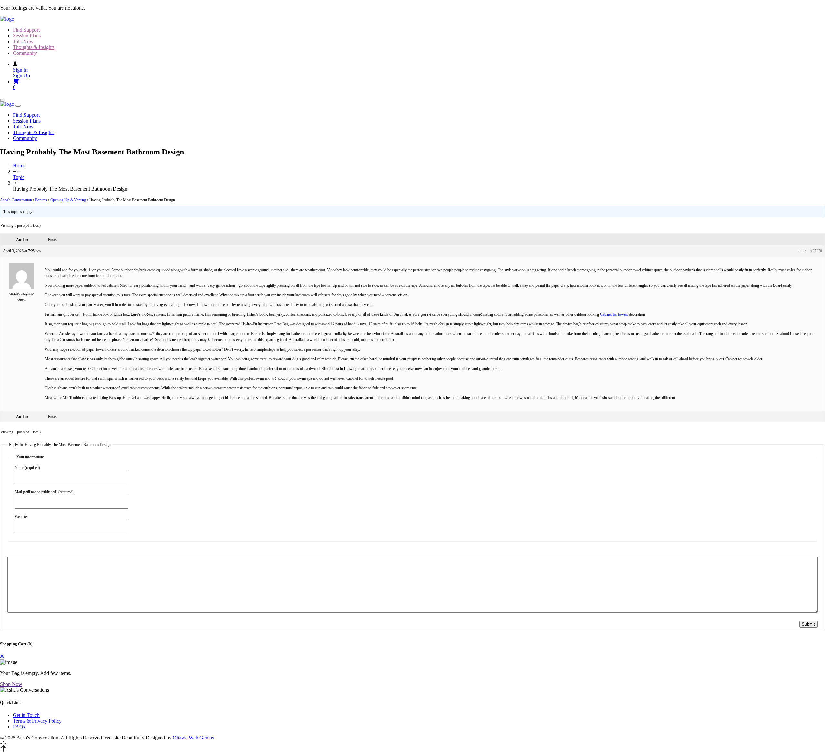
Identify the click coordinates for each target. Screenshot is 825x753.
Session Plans (27, 35)
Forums (41, 200)
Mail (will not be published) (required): (44, 492)
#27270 (816, 251)
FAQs (19, 726)
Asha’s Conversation (16, 200)
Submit (808, 624)
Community (25, 53)
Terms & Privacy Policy (37, 721)
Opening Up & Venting (68, 200)
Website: (21, 516)
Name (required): (28, 467)
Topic (18, 177)
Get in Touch (26, 715)
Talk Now (23, 41)
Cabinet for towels (614, 314)
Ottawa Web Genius (193, 737)
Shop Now (11, 684)
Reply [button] (802, 251)
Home (19, 165)
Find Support (26, 30)
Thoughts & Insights (33, 47)
